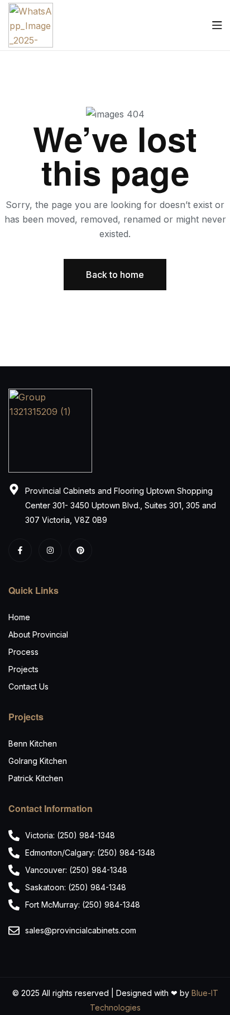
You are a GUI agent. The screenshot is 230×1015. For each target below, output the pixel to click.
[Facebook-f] (20, 550)
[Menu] (217, 25)
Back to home (115, 274)
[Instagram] (50, 550)
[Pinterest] (80, 550)
